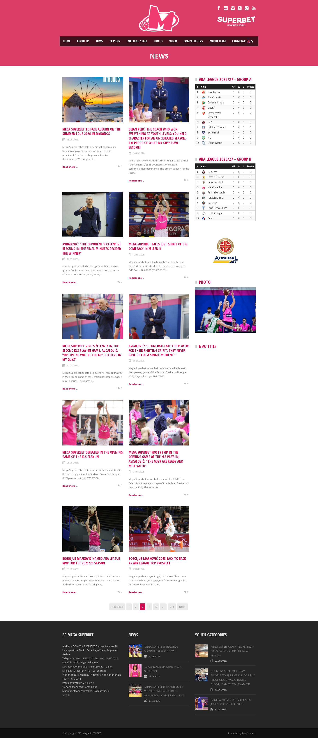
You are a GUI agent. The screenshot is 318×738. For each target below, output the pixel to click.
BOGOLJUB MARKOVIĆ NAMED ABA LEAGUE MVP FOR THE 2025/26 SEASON (91, 561)
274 (172, 606)
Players (115, 41)
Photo (158, 41)
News (99, 41)
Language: (239, 41)
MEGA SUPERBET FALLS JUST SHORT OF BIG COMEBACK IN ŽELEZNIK (158, 246)
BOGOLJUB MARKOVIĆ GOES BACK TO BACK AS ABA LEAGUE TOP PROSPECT (157, 561)
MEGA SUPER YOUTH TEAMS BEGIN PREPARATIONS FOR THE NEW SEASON (232, 651)
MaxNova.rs (249, 733)
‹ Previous (117, 606)
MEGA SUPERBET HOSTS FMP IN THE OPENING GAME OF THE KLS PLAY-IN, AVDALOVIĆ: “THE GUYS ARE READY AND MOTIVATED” (156, 459)
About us (83, 41)
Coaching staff (136, 41)
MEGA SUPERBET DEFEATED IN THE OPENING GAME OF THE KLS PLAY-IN (92, 454)
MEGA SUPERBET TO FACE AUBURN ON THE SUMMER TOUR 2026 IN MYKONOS (91, 131)
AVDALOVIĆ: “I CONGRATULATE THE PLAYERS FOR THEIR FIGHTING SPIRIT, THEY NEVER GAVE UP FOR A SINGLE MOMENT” (159, 350)
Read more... (70, 166)
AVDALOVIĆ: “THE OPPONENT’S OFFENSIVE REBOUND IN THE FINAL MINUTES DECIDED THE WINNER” (91, 249)
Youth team (217, 41)
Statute (66, 695)
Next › (182, 606)
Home (66, 41)
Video (173, 41)
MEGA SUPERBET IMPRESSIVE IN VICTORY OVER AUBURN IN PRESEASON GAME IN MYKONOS (164, 691)
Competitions (193, 41)
